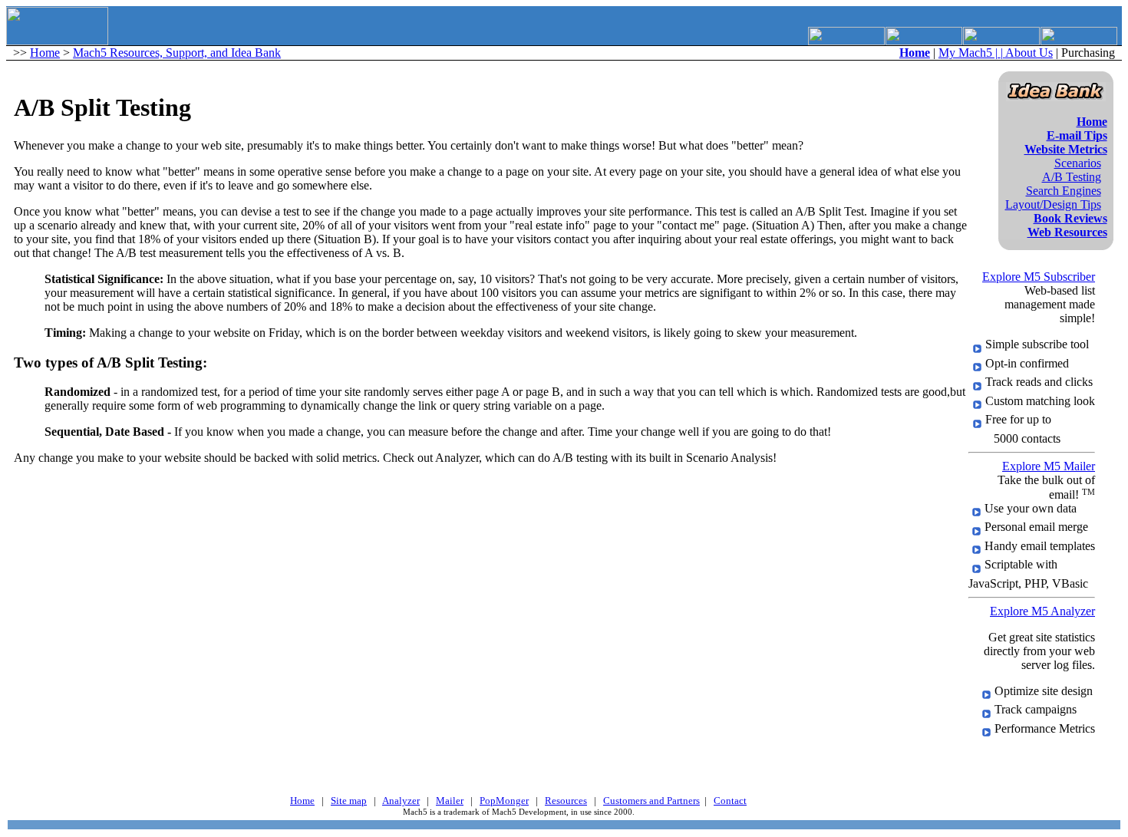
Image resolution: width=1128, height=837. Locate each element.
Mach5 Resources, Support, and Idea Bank (177, 52)
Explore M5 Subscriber (1038, 276)
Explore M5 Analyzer (1042, 611)
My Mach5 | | (971, 52)
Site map (349, 800)
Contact (730, 800)
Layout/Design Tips (1053, 204)
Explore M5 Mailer (1048, 466)
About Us (1029, 52)
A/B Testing (1071, 176)
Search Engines (1063, 190)
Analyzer (401, 800)
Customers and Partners (651, 800)
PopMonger (504, 800)
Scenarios (1077, 163)
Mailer (449, 800)
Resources (566, 800)
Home (45, 52)
